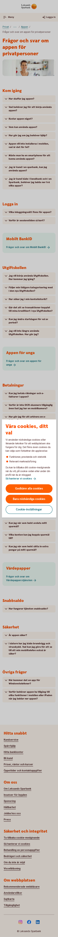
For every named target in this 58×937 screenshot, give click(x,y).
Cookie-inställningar (29, 509)
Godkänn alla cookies (29, 488)
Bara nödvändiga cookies (29, 499)
